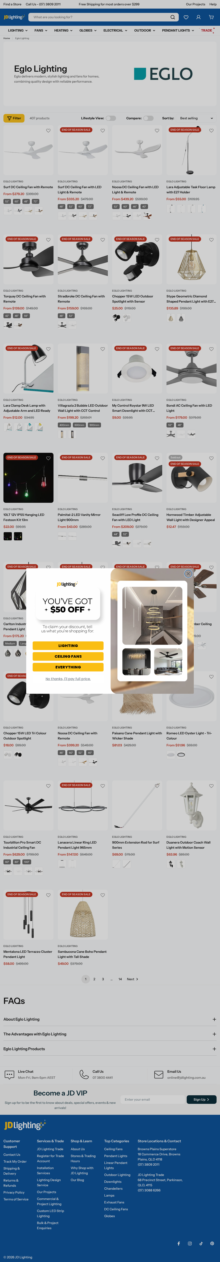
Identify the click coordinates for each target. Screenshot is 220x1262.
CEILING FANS (68, 656)
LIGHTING (68, 645)
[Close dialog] (188, 573)
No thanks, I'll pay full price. (68, 678)
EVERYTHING (68, 667)
